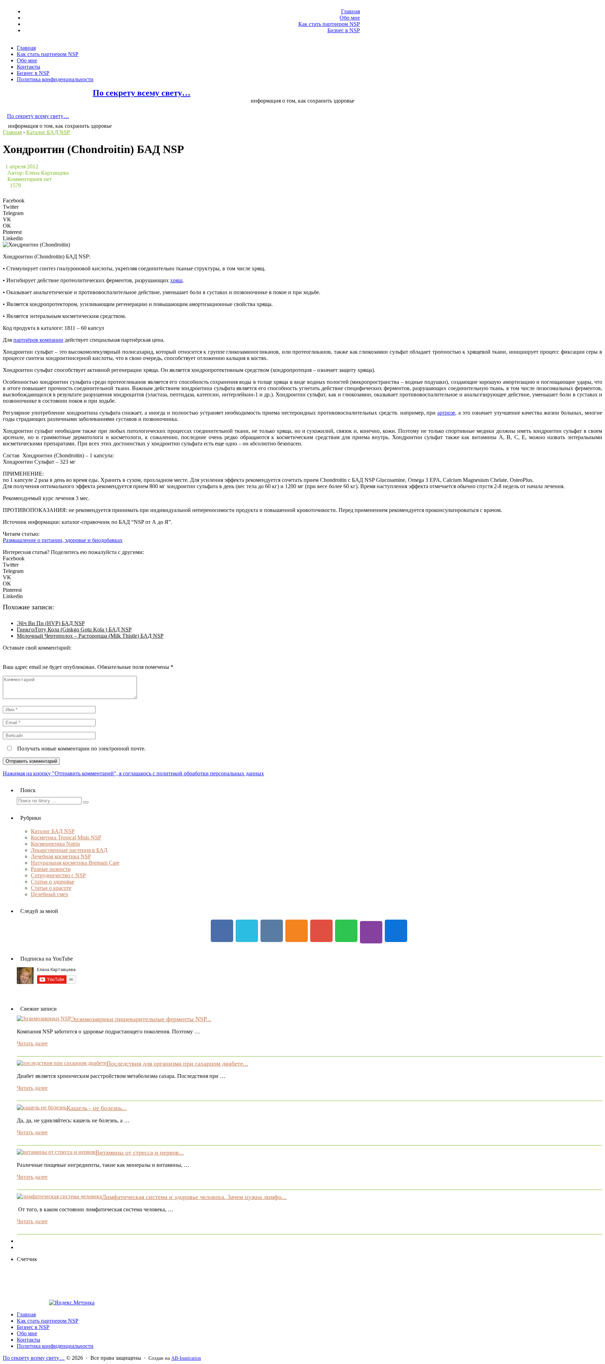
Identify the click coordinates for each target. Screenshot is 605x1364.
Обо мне (350, 18)
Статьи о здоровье (52, 882)
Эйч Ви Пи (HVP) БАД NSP (51, 623)
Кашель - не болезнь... (97, 1108)
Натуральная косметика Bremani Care (75, 863)
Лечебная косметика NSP (61, 856)
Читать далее (32, 1043)
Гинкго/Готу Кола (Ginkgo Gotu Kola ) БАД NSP (74, 629)
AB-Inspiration (186, 1358)
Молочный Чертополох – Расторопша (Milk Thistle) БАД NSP (90, 636)
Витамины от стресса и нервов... (139, 1152)
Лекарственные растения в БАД (69, 850)
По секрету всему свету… (141, 92)
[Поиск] (86, 802)
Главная (350, 11)
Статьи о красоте (51, 888)
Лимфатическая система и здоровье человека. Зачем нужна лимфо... (194, 1196)
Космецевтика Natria (55, 844)
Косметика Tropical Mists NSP (66, 837)
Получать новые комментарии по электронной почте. (81, 749)
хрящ (176, 280)
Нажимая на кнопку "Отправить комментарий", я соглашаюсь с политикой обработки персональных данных (133, 773)
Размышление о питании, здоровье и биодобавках (63, 540)
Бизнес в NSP (343, 30)
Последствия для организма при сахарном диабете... (177, 1063)
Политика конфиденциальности (55, 79)
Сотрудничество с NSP (58, 875)
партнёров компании (38, 340)
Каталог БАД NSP (53, 831)
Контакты (28, 67)
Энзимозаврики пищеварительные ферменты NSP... (141, 1019)
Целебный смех (49, 894)
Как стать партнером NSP (329, 24)
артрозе (446, 413)
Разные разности (51, 869)
